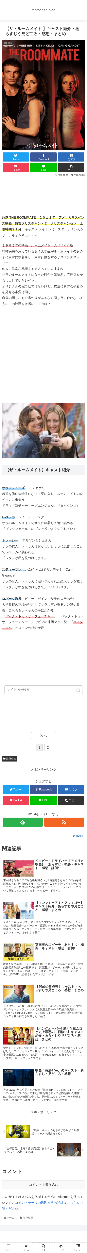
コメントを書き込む (43, 1184)
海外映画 (11, 758)
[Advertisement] (43, 195)
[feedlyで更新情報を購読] (23, 822)
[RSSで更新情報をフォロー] (64, 822)
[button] (79, 690)
